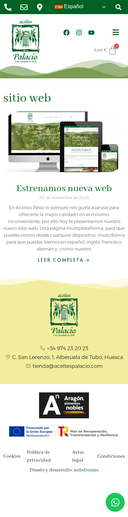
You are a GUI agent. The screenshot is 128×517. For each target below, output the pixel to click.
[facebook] (66, 32)
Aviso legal (78, 456)
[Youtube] (91, 32)
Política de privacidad (39, 456)
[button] (118, 7)
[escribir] (25, 7)
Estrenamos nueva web (64, 189)
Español (73, 6)
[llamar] (9, 7)
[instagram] (79, 32)
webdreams (86, 470)
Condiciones (111, 456)
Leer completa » (64, 259)
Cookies (11, 456)
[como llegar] (41, 7)
